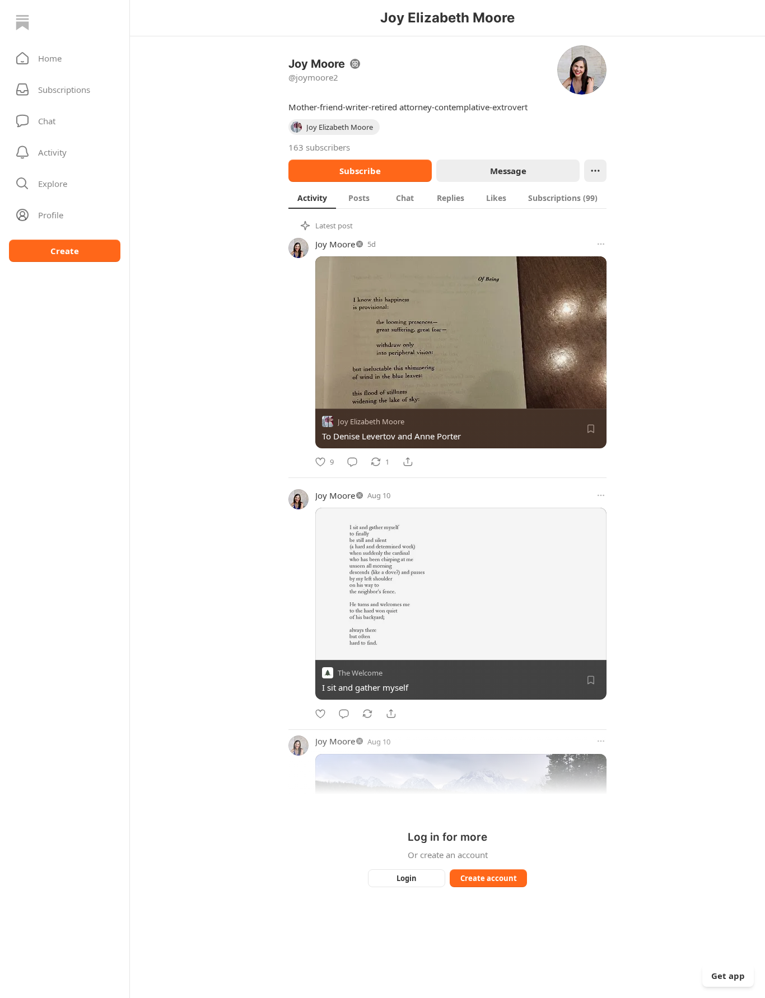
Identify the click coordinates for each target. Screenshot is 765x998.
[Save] (591, 429)
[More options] (601, 244)
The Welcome (360, 673)
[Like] (320, 714)
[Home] (22, 22)
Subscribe (360, 170)
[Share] (407, 462)
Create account (488, 878)
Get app (728, 975)
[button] (64, 58)
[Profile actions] (595, 171)
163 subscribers (319, 147)
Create (64, 250)
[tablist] (447, 197)
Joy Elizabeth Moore (371, 421)
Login (407, 878)
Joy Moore (335, 244)
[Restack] (367, 714)
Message (508, 170)
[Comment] (352, 462)
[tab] (312, 197)
